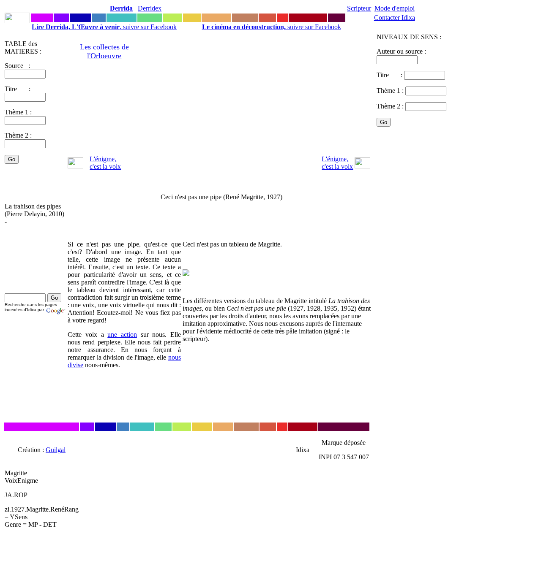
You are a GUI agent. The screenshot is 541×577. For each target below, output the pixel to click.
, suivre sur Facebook (104, 26)
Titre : (390, 75)
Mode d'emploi (394, 8)
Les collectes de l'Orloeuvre (104, 51)
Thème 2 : (18, 135)
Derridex (149, 8)
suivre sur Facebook (271, 26)
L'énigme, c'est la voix (105, 162)
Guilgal (56, 449)
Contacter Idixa (394, 17)
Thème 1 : (18, 112)
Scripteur (359, 8)
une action (122, 334)
